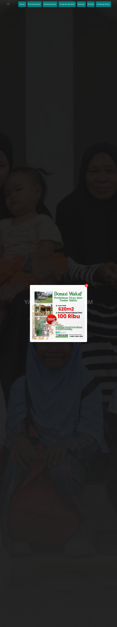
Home (22, 4)
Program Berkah (67, 4)
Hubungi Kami (103, 4)
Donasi (81, 4)
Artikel (90, 4)
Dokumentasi (50, 4)
